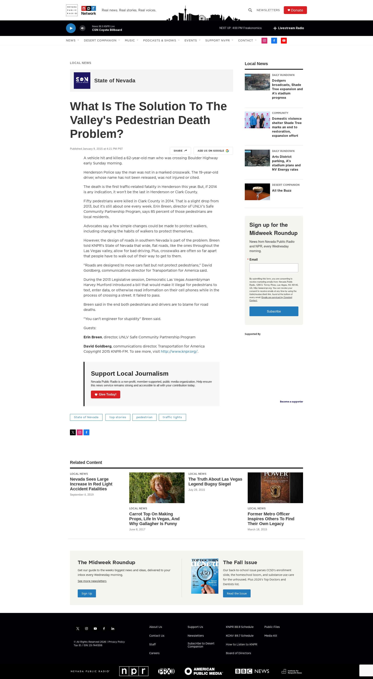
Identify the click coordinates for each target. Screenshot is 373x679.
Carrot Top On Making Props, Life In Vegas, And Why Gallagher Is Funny (154, 518)
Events (191, 40)
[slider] (88, 28)
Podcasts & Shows (159, 40)
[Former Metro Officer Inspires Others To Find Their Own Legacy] (275, 487)
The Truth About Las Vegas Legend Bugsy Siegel (215, 481)
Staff (152, 644)
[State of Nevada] (82, 80)
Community (280, 113)
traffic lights (172, 417)
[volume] (82, 28)
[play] (71, 28)
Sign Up (87, 593)
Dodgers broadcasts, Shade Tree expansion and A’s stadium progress (287, 89)
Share (178, 150)
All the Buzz (281, 190)
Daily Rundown (283, 75)
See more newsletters (92, 581)
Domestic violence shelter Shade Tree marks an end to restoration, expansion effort (287, 127)
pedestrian (144, 417)
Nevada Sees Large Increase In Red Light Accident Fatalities (91, 484)
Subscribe (274, 311)
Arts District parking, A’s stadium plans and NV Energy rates (286, 163)
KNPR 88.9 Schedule (240, 627)
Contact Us (156, 635)
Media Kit (270, 635)
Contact (245, 40)
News (71, 40)
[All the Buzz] (257, 191)
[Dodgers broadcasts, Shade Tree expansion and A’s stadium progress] (257, 82)
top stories (118, 417)
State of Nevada (114, 81)
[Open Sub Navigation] (78, 40)
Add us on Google (211, 150)
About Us (155, 627)
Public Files (272, 627)
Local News (80, 63)
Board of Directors (238, 653)
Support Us (195, 627)
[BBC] (252, 671)
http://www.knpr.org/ (179, 351)
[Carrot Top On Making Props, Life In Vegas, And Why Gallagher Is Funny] (157, 487)
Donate (297, 10)
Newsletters (268, 10)
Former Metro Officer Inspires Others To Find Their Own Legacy (271, 518)
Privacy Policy (116, 641)
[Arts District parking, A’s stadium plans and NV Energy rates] (257, 158)
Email (253, 259)
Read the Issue (237, 593)
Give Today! (107, 394)
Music (130, 40)
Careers (154, 653)
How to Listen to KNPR (241, 644)
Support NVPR (217, 40)
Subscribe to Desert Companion (201, 645)
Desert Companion (100, 40)
